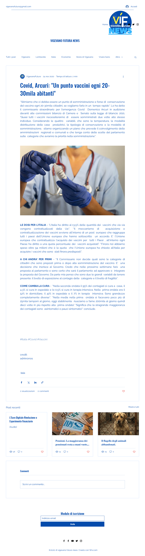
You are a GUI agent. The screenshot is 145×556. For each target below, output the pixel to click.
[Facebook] (120, 24)
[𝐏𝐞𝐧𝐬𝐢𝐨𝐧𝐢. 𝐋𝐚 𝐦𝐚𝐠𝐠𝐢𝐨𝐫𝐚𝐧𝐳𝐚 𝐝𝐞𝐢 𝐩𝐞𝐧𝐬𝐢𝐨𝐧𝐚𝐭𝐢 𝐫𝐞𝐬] (72, 423)
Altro (118, 57)
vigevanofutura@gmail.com (18, 6)
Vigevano (25, 57)
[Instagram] (137, 24)
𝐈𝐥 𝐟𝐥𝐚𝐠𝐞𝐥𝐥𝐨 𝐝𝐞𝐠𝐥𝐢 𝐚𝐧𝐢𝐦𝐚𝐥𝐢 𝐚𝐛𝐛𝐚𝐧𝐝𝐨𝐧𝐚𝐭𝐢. (113, 442)
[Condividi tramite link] (42, 382)
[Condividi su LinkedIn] (35, 382)
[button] (135, 57)
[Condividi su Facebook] (21, 382)
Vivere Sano (104, 57)
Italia (53, 57)
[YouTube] (129, 24)
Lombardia (41, 57)
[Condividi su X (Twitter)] (28, 382)
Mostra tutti (133, 407)
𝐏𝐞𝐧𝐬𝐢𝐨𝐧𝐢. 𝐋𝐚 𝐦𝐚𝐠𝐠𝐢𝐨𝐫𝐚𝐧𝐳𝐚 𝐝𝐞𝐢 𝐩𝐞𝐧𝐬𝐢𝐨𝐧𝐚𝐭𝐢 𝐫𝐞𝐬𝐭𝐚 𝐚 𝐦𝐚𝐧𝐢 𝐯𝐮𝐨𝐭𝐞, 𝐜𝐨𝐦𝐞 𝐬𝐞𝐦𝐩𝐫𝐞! (72, 442)
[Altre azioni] (123, 76)
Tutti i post (11, 57)
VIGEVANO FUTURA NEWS (65, 40)
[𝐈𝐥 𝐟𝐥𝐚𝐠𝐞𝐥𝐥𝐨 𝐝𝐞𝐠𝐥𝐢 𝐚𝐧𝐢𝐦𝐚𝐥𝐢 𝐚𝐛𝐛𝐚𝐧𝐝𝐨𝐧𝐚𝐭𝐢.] (118, 423)
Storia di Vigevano (84, 57)
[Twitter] (133, 24)
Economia (66, 57)
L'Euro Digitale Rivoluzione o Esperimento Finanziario (23, 419)
